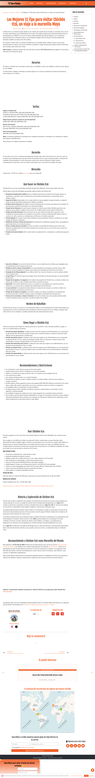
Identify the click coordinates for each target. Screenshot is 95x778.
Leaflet (57, 732)
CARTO (73, 732)
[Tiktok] (75, 745)
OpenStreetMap (62, 732)
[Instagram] (71, 745)
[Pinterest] (79, 745)
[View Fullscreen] (73, 693)
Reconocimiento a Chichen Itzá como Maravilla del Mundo (82, 49)
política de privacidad (27, 747)
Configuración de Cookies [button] (76, 775)
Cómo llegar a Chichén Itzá (80, 30)
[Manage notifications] (2, 776)
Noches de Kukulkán (79, 27)
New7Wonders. (53, 547)
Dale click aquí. (7, 591)
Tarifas (75, 19)
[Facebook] (67, 745)
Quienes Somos (51, 3)
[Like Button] (34, 614)
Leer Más (91, 775)
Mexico (18, 12)
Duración (76, 21)
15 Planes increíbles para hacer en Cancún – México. (39, 605)
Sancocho (62, 3)
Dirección (76, 23)
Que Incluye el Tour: (81, 38)
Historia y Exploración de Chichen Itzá (80, 46)
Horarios (76, 16)
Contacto (72, 3)
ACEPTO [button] (86, 775)
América (11, 12)
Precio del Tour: (79, 40)
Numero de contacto (81, 42)
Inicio (32, 3)
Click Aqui (26, 173)
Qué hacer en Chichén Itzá (80, 25)
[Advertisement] (36, 92)
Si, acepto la (23, 747)
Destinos (39, 3)
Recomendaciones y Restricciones (79, 33)
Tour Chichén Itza (78, 36)
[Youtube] (83, 745)
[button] (86, 3)
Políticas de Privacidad (47, 756)
